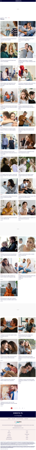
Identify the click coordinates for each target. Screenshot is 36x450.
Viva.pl (27, 435)
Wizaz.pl (27, 437)
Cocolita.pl (9, 434)
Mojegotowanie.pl (9, 437)
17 (19, 408)
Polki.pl (27, 432)
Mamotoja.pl (9, 435)
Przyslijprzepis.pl (27, 434)
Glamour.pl (9, 432)
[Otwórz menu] (0, 0)
